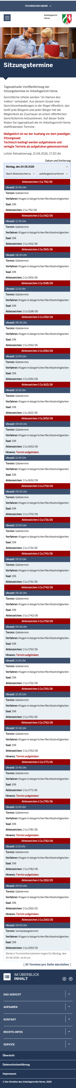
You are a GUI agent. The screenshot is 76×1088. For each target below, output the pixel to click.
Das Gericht (12, 994)
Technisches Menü (36, 6)
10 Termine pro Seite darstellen (47, 964)
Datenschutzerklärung (16, 1064)
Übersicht (8, 1055)
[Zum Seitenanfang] (69, 979)
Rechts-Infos (13, 1032)
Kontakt (10, 1019)
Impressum (9, 1073)
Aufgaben (10, 1007)
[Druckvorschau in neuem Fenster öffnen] (63, 979)
